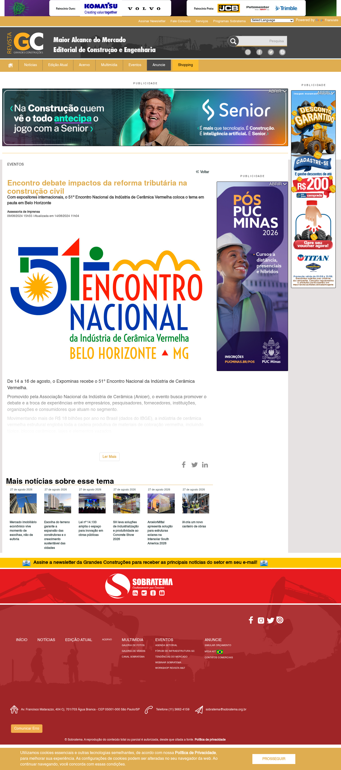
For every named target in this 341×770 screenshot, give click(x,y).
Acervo (84, 65)
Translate (331, 20)
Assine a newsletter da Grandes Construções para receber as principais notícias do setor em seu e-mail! (145, 562)
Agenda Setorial (166, 645)
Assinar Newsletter (152, 21)
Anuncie (159, 65)
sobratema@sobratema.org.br (226, 709)
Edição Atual (58, 65)
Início (21, 640)
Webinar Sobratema (168, 663)
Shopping (185, 65)
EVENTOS (164, 640)
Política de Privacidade (195, 753)
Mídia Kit (211, 652)
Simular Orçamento (218, 645)
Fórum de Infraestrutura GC (175, 651)
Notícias (30, 65)
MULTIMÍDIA (132, 640)
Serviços (201, 21)
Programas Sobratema (229, 21)
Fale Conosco (180, 21)
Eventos (135, 65)
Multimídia (109, 65)
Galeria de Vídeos (133, 651)
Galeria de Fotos (133, 645)
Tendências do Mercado (171, 657)
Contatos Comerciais (219, 658)
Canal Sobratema (133, 657)
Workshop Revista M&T (170, 668)
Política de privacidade (210, 739)
